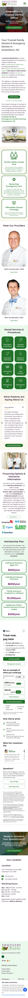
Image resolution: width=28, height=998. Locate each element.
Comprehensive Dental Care (14, 64)
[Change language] (23, 631)
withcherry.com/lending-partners (10, 807)
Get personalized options (14, 702)
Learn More (14, 272)
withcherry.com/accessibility (18, 817)
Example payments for (8, 677)
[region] (14, 989)
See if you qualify (14, 659)
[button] (25, 3)
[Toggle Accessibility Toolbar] (25, 990)
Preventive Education (11, 69)
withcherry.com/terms (8, 808)
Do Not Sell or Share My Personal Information (13, 995)
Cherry (15, 772)
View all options (14, 697)
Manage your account (14, 664)
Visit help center (14, 786)
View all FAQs (14, 781)
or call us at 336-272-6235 (14, 100)
